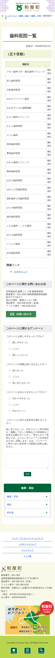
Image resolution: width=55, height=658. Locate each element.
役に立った (18, 370)
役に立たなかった (21, 383)
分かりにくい (19, 411)
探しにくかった (20, 355)
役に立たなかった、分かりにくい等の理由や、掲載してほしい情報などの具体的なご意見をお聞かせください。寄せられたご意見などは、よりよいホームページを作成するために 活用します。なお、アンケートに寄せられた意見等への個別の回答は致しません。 (27, 438)
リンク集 (27, 556)
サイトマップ (27, 550)
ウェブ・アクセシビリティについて (27, 538)
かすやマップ (20, 272)
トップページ (11, 16)
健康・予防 (36, 16)
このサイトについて (27, 544)
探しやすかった (20, 342)
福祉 (9, 504)
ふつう (15, 349)
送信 (27, 474)
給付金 (10, 512)
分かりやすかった (21, 398)
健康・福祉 (24, 16)
